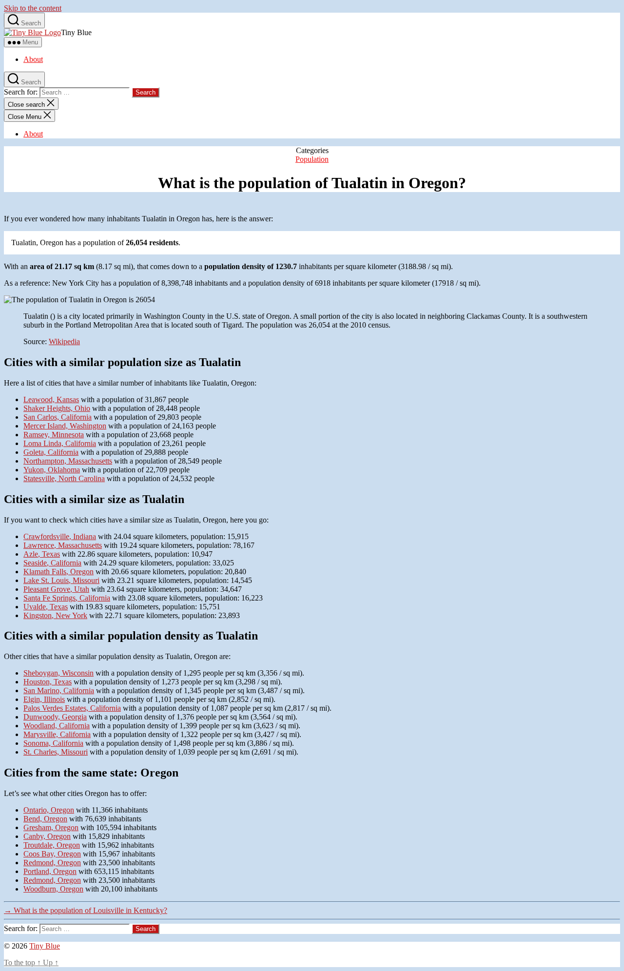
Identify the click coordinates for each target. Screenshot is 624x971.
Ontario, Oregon (48, 810)
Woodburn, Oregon (53, 889)
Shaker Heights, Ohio (56, 408)
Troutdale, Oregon (51, 845)
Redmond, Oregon (52, 862)
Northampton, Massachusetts (67, 461)
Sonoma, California (53, 743)
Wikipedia (64, 341)
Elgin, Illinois (44, 699)
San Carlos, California (57, 417)
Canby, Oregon (47, 836)
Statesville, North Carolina (64, 478)
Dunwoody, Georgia (55, 717)
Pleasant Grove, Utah (56, 589)
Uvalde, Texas (45, 606)
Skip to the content (32, 8)
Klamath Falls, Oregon (58, 571)
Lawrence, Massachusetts (62, 545)
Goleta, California (50, 452)
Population (312, 159)
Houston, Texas (47, 682)
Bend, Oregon (45, 819)
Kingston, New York (55, 615)
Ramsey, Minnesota (53, 434)
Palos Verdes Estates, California (72, 708)
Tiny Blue (44, 946)
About (33, 59)
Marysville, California (57, 734)
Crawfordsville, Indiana (59, 536)
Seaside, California (52, 563)
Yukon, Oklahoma (51, 470)
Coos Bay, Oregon (52, 854)
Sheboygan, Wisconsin (58, 673)
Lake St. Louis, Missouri (61, 580)
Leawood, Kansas (51, 399)
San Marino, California (58, 690)
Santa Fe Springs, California (66, 598)
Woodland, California (56, 725)
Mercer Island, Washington (64, 426)
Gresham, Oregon (50, 827)
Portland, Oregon (50, 871)
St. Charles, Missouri (55, 752)
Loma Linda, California (59, 443)
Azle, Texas (41, 554)
